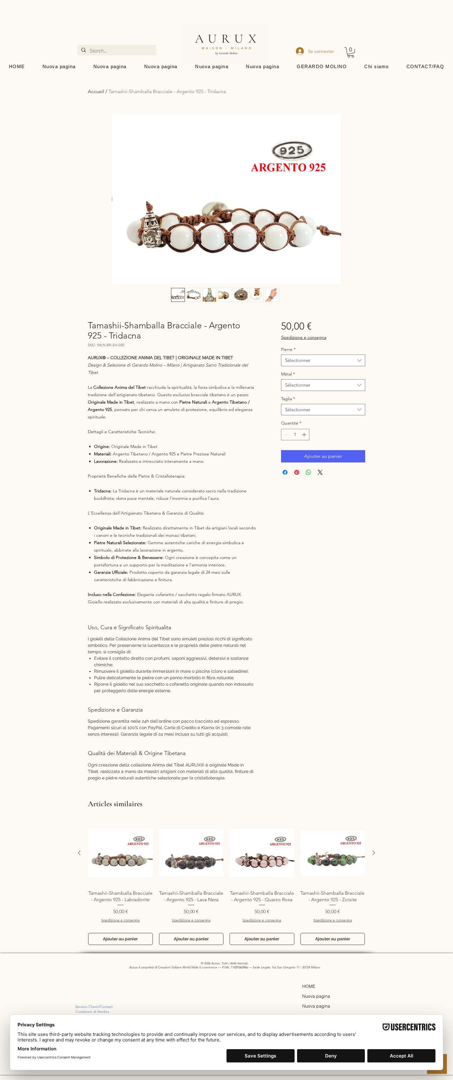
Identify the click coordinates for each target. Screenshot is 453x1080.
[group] (226, 883)
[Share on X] (320, 472)
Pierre (288, 349)
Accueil (96, 91)
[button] (351, 52)
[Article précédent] (79, 852)
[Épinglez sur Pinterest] (296, 472)
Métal (288, 374)
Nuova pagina (316, 996)
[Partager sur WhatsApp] (308, 472)
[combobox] (323, 360)
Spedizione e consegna (303, 337)
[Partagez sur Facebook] (285, 472)
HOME (308, 986)
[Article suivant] (373, 852)
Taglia (288, 398)
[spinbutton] (295, 434)
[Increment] (304, 434)
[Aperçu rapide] (120, 853)
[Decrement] (286, 434)
